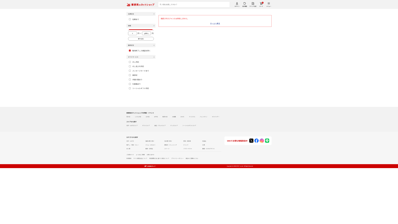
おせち (182, 116)
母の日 (128, 116)
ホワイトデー (215, 116)
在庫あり (135, 19)
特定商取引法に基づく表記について (159, 158)
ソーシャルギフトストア (189, 125)
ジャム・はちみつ (150, 145)
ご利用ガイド (130, 154)
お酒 (203, 145)
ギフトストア (146, 125)
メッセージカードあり (140, 70)
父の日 (147, 116)
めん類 (128, 148)
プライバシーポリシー (177, 158)
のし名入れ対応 (138, 66)
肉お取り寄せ (168, 141)
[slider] (128, 29)
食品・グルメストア (160, 125)
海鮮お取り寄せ (149, 141)
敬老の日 (165, 116)
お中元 (156, 116)
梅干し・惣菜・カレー (132, 145)
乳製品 (204, 141)
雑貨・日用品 (149, 148)
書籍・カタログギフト (208, 148)
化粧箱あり (136, 84)
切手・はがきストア (132, 125)
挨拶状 (134, 75)
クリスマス (192, 116)
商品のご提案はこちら (192, 158)
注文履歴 (244, 6)
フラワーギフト (187, 148)
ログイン (237, 6)
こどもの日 (138, 116)
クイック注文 (253, 6)
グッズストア (174, 125)
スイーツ (166, 148)
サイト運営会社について (140, 158)
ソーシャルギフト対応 (140, 88)
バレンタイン (203, 116)
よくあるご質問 (140, 154)
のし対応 (135, 62)
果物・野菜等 (187, 141)
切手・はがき (130, 141)
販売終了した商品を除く (141, 50)
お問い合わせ (150, 154)
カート (261, 6)
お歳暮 (174, 116)
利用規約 (128, 158)
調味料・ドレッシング (170, 145)
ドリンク (185, 145)
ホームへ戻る (215, 23)
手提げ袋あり (137, 79)
